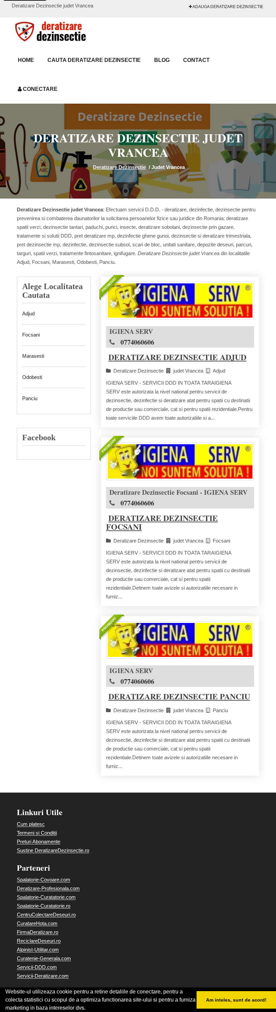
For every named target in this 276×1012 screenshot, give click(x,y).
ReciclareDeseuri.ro (39, 941)
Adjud (28, 313)
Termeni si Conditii (37, 833)
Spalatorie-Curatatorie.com (46, 897)
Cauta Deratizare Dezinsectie (94, 60)
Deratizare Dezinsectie (119, 167)
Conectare (40, 89)
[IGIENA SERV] (180, 300)
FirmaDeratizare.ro (37, 932)
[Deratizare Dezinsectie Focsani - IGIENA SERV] (180, 461)
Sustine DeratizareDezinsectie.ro (53, 850)
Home (26, 60)
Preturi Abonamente (38, 841)
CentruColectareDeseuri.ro (46, 914)
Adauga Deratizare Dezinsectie (227, 6)
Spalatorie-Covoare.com (43, 879)
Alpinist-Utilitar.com (38, 949)
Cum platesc (31, 824)
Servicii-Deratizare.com (43, 976)
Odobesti (32, 377)
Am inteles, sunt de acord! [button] (236, 1000)
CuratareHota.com (37, 923)
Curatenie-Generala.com (44, 958)
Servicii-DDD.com (37, 967)
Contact (196, 60)
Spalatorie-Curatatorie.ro (43, 906)
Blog (162, 60)
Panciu (29, 398)
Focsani (31, 335)
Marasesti (33, 356)
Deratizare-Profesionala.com (48, 888)
